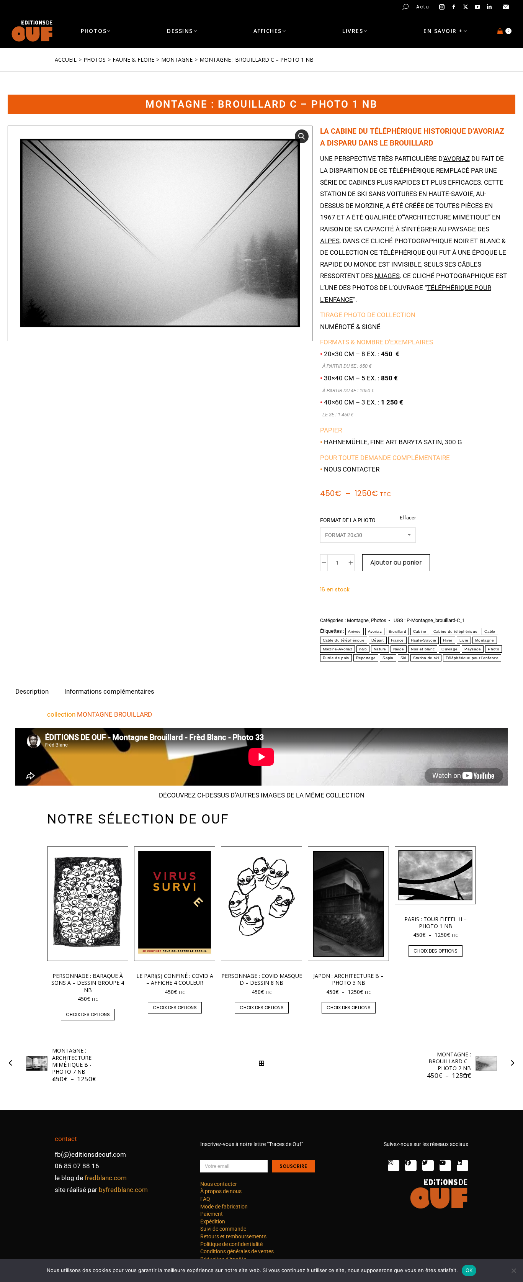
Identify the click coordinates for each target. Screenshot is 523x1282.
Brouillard (397, 631)
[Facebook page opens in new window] (454, 7)
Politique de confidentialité (231, 1244)
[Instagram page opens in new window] (442, 7)
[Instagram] (393, 1165)
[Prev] (13, 1063)
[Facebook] (411, 1165)
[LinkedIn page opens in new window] (489, 7)
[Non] (513, 1270)
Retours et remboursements (233, 1236)
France (397, 640)
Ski (403, 658)
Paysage (472, 649)
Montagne (358, 620)
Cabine (420, 631)
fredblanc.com (106, 1178)
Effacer (408, 518)
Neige (398, 649)
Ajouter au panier (396, 562)
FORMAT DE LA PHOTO (348, 520)
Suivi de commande (223, 1229)
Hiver (448, 640)
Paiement (211, 1214)
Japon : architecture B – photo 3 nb (348, 979)
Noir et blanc (423, 649)
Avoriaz (375, 631)
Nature (380, 649)
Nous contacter (351, 469)
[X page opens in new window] (466, 7)
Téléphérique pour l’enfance (472, 658)
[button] (113, 6)
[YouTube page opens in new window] (477, 7)
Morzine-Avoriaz (338, 649)
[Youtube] (445, 1165)
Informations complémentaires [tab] (109, 691)
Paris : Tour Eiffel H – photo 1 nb (435, 922)
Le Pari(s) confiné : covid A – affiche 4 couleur (174, 979)
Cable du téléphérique (343, 640)
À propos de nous (221, 1191)
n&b (363, 649)
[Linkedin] (462, 1165)
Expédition (212, 1221)
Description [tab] (32, 691)
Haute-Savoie (423, 640)
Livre (464, 640)
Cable (489, 631)
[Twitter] (428, 1165)
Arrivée (354, 631)
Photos (378, 620)
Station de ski (426, 658)
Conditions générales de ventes (237, 1251)
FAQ (205, 1199)
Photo (493, 649)
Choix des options (88, 1014)
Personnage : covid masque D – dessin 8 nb (261, 979)
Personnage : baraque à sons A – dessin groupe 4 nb (87, 982)
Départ (377, 640)
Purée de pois (336, 658)
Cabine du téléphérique (455, 631)
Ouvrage (449, 649)
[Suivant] (510, 1063)
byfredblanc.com (123, 1190)
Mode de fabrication (224, 1206)
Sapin (388, 658)
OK (469, 1270)
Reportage (366, 658)
